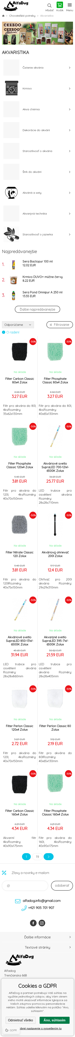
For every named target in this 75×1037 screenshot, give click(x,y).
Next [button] (68, 33)
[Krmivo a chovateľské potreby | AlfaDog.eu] (3, 15)
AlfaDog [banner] (15, 7)
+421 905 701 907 (41, 907)
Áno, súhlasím (54, 1020)
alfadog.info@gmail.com (42, 900)
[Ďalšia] (49, 856)
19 (37, 857)
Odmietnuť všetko (20, 1020)
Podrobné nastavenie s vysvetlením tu (37, 1028)
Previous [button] (7, 33)
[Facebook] (33, 923)
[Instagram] (42, 923)
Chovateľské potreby (22, 15)
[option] (37, 33)
